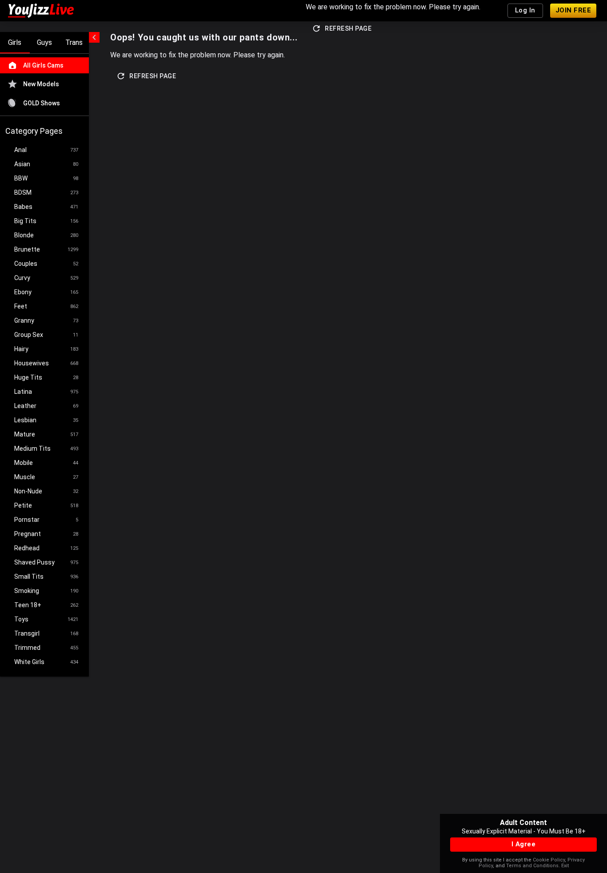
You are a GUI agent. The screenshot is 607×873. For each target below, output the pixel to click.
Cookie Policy (549, 860)
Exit (565, 866)
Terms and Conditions (532, 866)
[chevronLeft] (94, 37)
